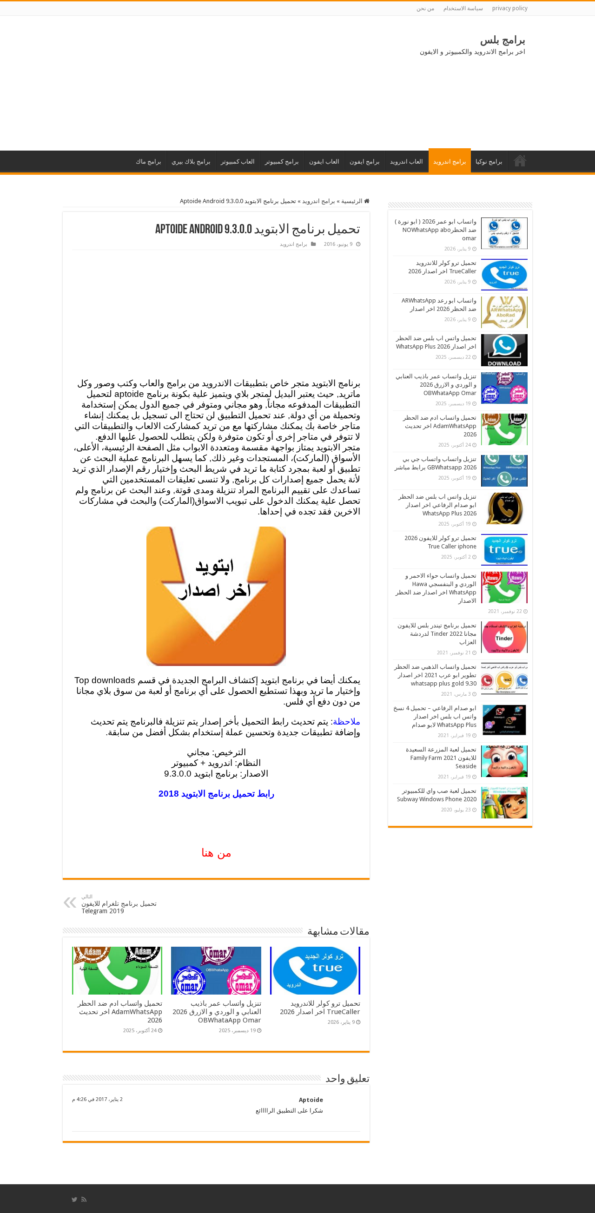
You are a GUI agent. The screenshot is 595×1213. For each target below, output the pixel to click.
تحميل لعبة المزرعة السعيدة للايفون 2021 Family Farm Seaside (441, 758)
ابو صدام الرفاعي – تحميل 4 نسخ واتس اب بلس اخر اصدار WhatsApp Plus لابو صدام (434, 716)
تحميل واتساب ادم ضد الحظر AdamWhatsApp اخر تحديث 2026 (120, 1011)
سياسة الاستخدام (463, 8)
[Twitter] (75, 1199)
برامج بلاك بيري (191, 161)
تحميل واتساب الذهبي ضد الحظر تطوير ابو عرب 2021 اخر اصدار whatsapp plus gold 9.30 (435, 675)
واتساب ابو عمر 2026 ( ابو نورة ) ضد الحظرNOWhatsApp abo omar (435, 230)
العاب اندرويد (406, 161)
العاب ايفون (324, 161)
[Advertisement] (139, 83)
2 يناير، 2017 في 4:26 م (97, 1099)
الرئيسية (520, 160)
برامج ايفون (365, 161)
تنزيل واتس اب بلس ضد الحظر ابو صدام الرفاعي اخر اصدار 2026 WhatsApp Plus (437, 505)
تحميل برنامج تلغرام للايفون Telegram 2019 (119, 904)
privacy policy (510, 8)
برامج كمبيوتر (282, 161)
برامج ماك (148, 161)
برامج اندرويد (449, 161)
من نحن (425, 8)
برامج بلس (502, 40)
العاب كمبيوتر (238, 161)
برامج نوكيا (489, 161)
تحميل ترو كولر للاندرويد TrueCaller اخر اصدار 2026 (320, 1007)
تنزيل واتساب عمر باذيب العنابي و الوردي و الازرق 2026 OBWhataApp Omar (216, 1011)
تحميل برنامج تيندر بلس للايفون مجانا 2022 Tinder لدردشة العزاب (436, 634)
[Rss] (83, 1199)
